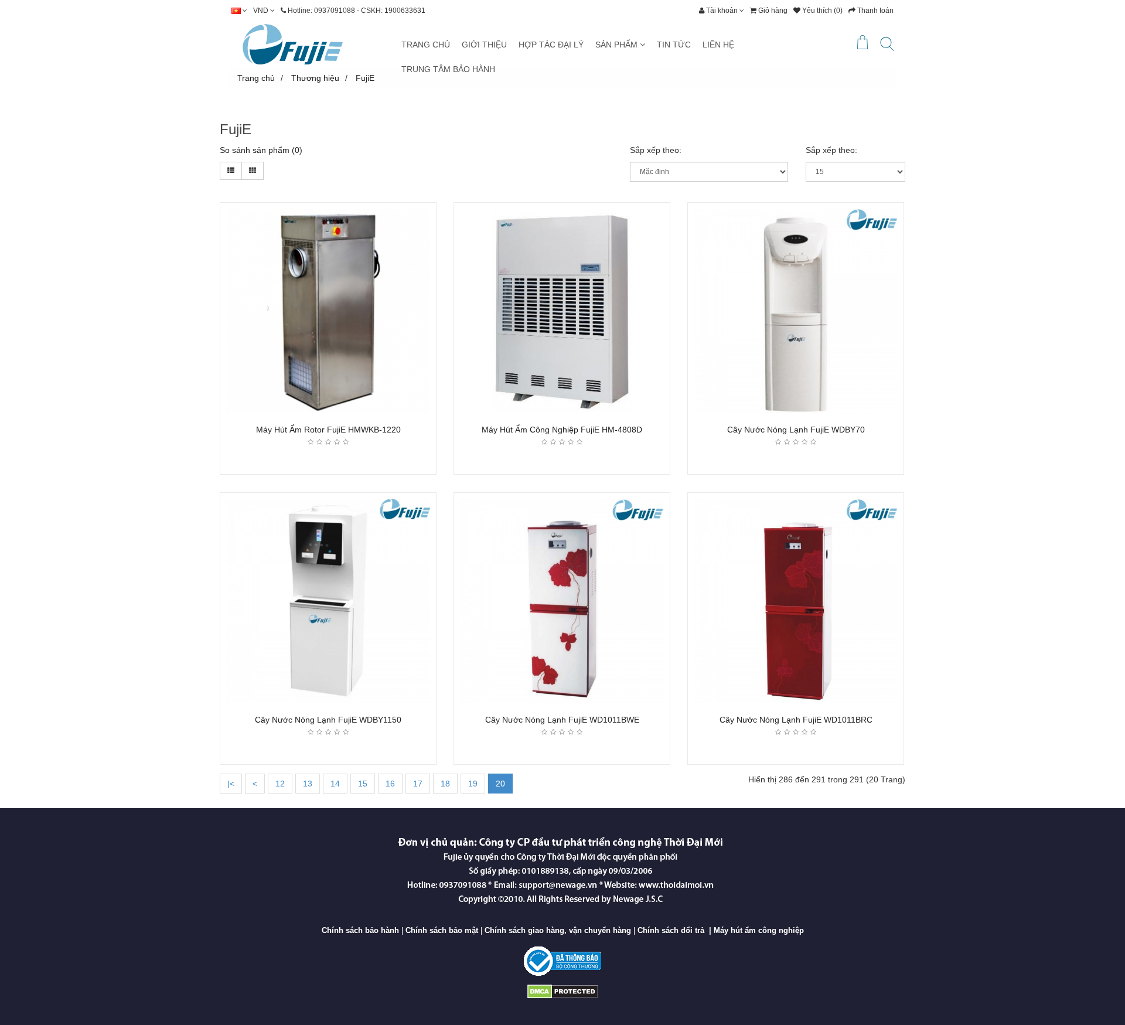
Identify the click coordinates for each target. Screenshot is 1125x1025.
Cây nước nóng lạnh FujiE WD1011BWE (562, 719)
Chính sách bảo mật (441, 930)
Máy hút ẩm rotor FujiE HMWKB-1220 (328, 429)
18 (445, 783)
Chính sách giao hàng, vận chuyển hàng (558, 930)
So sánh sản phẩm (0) (261, 150)
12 (280, 783)
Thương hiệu (315, 78)
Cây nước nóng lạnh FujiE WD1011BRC (796, 719)
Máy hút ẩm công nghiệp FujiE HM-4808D (562, 429)
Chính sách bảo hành (360, 930)
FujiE (365, 78)
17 (417, 783)
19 (473, 783)
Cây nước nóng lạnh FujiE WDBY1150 (328, 719)
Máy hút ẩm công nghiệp (759, 930)
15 (362, 783)
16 (390, 783)
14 (335, 783)
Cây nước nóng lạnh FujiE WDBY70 (796, 429)
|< (230, 783)
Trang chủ (256, 78)
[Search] (887, 46)
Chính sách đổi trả (671, 930)
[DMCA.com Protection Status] (562, 990)
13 (307, 783)
